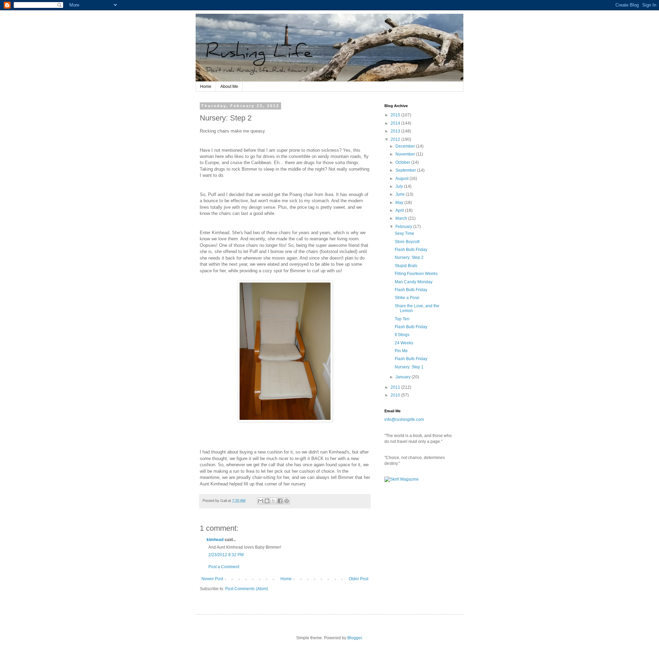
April (400, 210)
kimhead (215, 539)
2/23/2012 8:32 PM (226, 554)
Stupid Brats (406, 265)
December (405, 146)
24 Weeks (404, 343)
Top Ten (402, 319)
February (404, 226)
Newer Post (212, 578)
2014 (396, 123)
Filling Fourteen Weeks (416, 273)
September (406, 170)
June (400, 194)
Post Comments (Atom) (246, 588)
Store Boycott (407, 241)
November (405, 154)
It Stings (402, 334)
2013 (396, 131)
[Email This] (260, 500)
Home (205, 86)
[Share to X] (273, 500)
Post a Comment (223, 566)
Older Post (358, 578)
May (399, 202)
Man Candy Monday (413, 281)
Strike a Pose (407, 297)
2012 (396, 139)
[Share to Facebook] (280, 500)
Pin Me (401, 350)
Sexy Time (404, 233)
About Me (229, 86)
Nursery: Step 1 (409, 367)
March (401, 218)
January (403, 377)
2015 (396, 115)
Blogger (354, 637)
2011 (396, 387)
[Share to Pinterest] (286, 500)
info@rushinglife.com (404, 419)
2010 (396, 395)
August (402, 178)
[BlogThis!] (267, 500)
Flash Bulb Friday (411, 249)
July (399, 186)
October (403, 162)
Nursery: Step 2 (409, 257)
